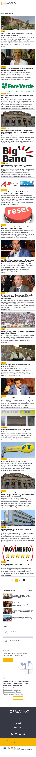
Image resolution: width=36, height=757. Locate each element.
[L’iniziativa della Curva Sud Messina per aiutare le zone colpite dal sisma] (18, 320)
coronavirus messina (9, 692)
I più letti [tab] (30, 590)
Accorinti (19, 692)
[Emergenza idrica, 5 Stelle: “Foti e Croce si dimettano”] (18, 553)
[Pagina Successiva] (24, 580)
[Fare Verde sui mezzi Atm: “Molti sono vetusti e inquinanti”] (18, 87)
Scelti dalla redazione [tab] (9, 590)
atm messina (19, 694)
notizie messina (8, 688)
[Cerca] (29, 3)
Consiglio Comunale (9, 694)
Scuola (3, 31)
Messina (6, 681)
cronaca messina (18, 683)
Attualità (4, 93)
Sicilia (26, 683)
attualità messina (24, 681)
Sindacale (4, 189)
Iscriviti (8, 660)
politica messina (8, 690)
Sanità (3, 163)
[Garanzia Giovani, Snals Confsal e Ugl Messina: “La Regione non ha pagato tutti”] (18, 184)
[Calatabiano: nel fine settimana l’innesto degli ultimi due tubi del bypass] (18, 518)
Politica (3, 66)
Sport (3, 329)
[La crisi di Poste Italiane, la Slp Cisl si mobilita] (18, 418)
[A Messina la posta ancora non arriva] (18, 450)
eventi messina (8, 683)
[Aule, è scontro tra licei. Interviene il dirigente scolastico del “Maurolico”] (18, 23)
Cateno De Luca (18, 685)
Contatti (18, 723)
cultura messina (8, 685)
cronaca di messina (19, 688)
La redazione (18, 719)
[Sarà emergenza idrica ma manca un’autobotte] (18, 386)
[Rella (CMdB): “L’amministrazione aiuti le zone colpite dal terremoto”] (18, 353)
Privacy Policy (18, 727)
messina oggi (13, 681)
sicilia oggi (17, 690)
